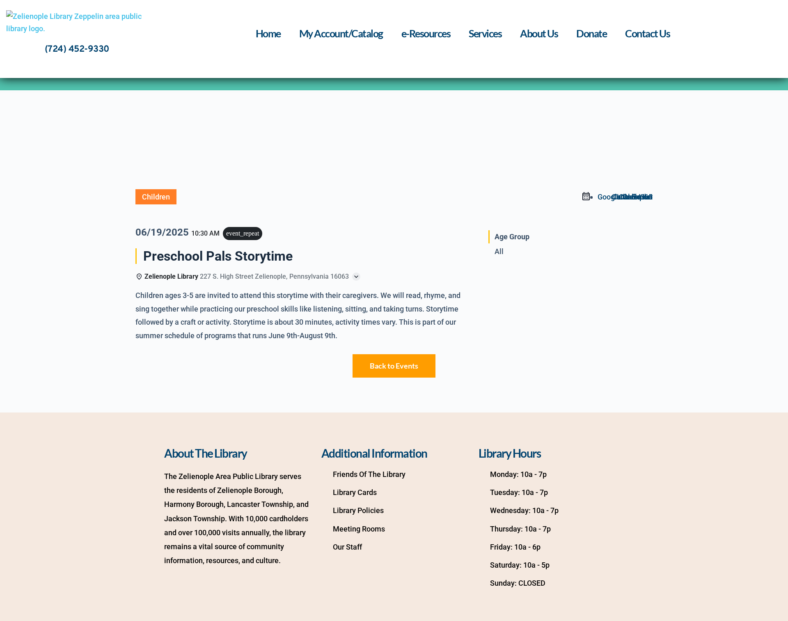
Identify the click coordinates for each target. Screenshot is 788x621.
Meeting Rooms (359, 529)
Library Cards (355, 492)
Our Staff (347, 547)
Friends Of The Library (369, 474)
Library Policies (358, 510)
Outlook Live (632, 196)
